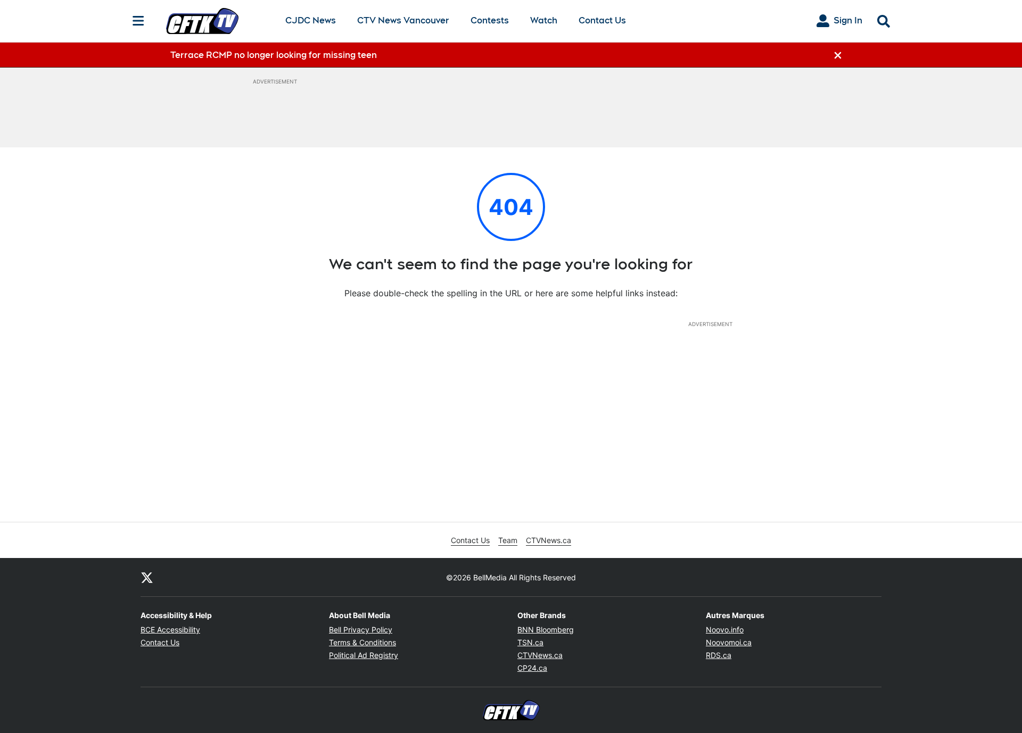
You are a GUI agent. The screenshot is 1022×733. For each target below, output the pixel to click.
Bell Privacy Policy (360, 629)
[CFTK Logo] (217, 21)
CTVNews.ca (548, 540)
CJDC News (310, 21)
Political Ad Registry (363, 655)
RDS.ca (718, 655)
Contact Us (602, 20)
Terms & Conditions (362, 642)
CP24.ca (532, 667)
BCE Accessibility (170, 629)
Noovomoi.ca (729, 642)
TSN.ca (530, 642)
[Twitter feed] (147, 577)
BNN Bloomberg (545, 629)
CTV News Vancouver (403, 21)
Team (507, 540)
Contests (490, 20)
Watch (543, 21)
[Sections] (138, 20)
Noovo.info (725, 629)
